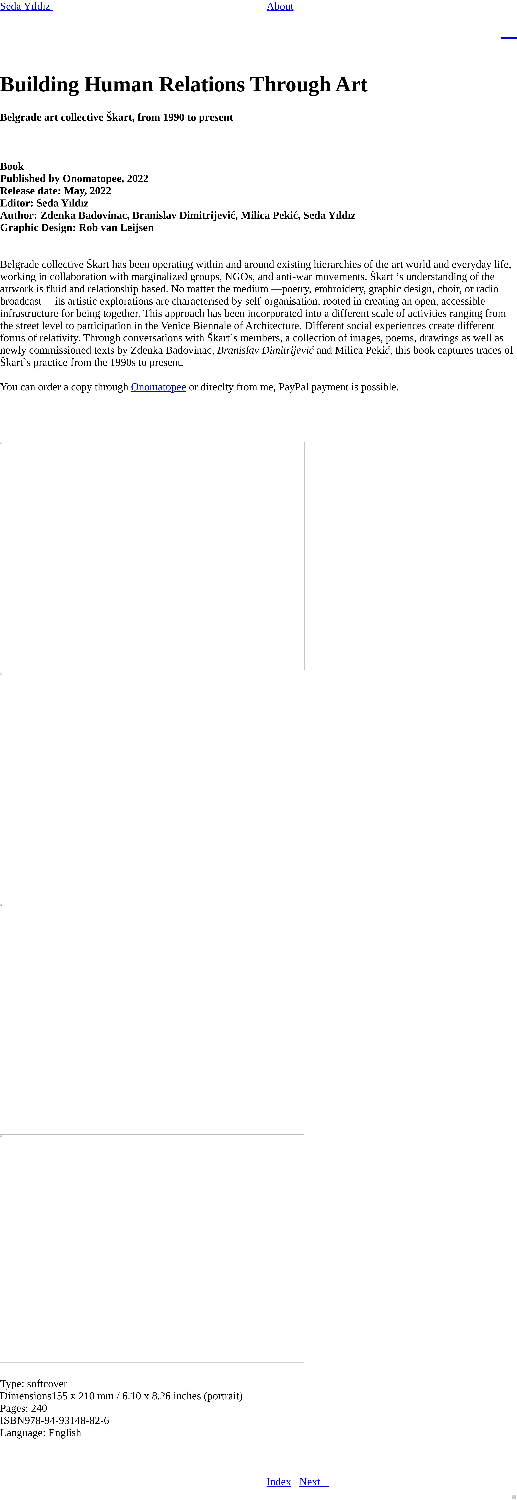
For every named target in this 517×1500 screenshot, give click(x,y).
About (280, 6)
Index (279, 1481)
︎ (509, 28)
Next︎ (314, 1481)
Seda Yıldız (26, 6)
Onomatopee (158, 387)
